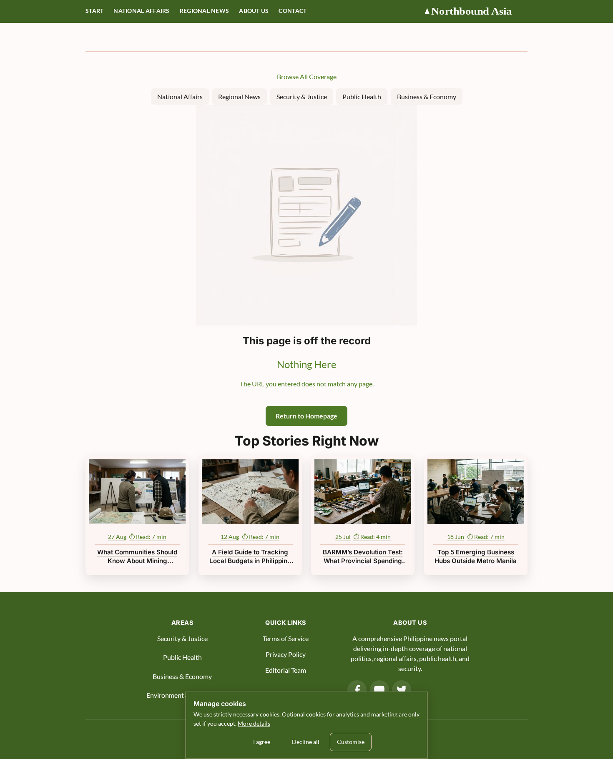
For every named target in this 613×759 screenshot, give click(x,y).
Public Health (361, 96)
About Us (254, 11)
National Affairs (141, 11)
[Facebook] (357, 689)
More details (254, 723)
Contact (292, 11)
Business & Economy (426, 96)
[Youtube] (379, 689)
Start (94, 11)
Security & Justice (301, 96)
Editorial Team (285, 670)
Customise (350, 741)
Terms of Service (286, 638)
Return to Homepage (306, 416)
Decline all (305, 741)
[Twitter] (401, 689)
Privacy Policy (286, 654)
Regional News (204, 11)
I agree (261, 741)
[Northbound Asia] (475, 11)
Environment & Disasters (182, 695)
